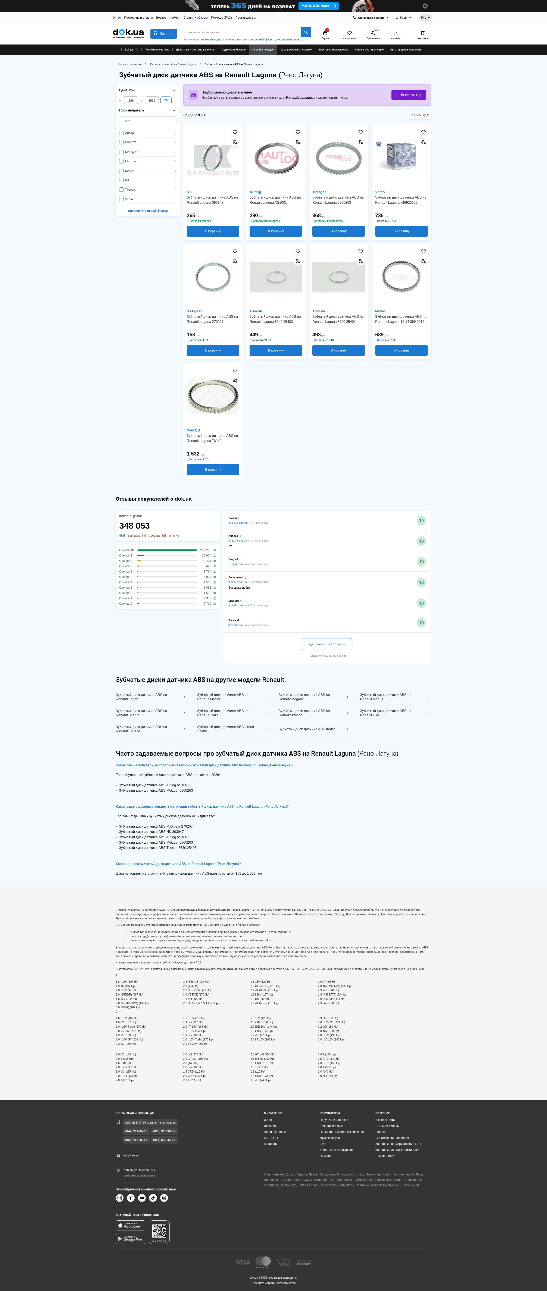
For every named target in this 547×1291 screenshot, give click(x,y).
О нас (117, 17)
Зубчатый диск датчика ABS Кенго (307, 729)
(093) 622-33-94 (164, 1139)
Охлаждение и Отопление (296, 49)
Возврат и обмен (168, 17)
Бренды (380, 1132)
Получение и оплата (138, 17)
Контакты (271, 1138)
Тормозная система (157, 49)
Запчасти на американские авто (398, 1144)
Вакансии (271, 1144)
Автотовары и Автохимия (406, 49)
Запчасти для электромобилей (397, 1150)
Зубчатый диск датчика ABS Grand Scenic (225, 729)
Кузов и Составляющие (369, 49)
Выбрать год (411, 95)
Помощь (326, 1155)
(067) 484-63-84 (136, 1139)
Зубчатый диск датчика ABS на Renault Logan (141, 697)
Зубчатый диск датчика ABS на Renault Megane (304, 697)
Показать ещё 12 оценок (330, 644)
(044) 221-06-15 (136, 1131)
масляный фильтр (263, 39)
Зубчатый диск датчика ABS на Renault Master (223, 697)
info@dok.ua (131, 1155)
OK (166, 100)
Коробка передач (263, 49)
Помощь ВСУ (384, 1155)
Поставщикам (245, 17)
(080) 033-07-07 (135, 1122)
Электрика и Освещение (333, 49)
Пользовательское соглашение (342, 1132)
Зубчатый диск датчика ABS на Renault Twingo (304, 713)
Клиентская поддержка (336, 1150)
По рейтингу (418, 115)
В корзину (213, 231)
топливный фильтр (289, 39)
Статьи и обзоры (196, 17)
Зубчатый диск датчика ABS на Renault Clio (385, 713)
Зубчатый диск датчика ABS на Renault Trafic (223, 713)
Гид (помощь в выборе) (392, 1138)
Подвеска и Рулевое (233, 49)
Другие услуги (330, 1138)
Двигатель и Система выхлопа (195, 49)
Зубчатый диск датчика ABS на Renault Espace (141, 729)
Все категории (385, 1120)
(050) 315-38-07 (164, 1131)
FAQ (323, 1144)
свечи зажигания (237, 39)
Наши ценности (275, 1132)
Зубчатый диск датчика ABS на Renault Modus (385, 697)
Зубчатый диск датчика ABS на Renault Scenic (141, 713)
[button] (163, 34)
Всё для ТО (131, 49)
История (270, 1126)
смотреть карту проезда (139, 1175)
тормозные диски (213, 39)
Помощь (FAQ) (221, 17)
